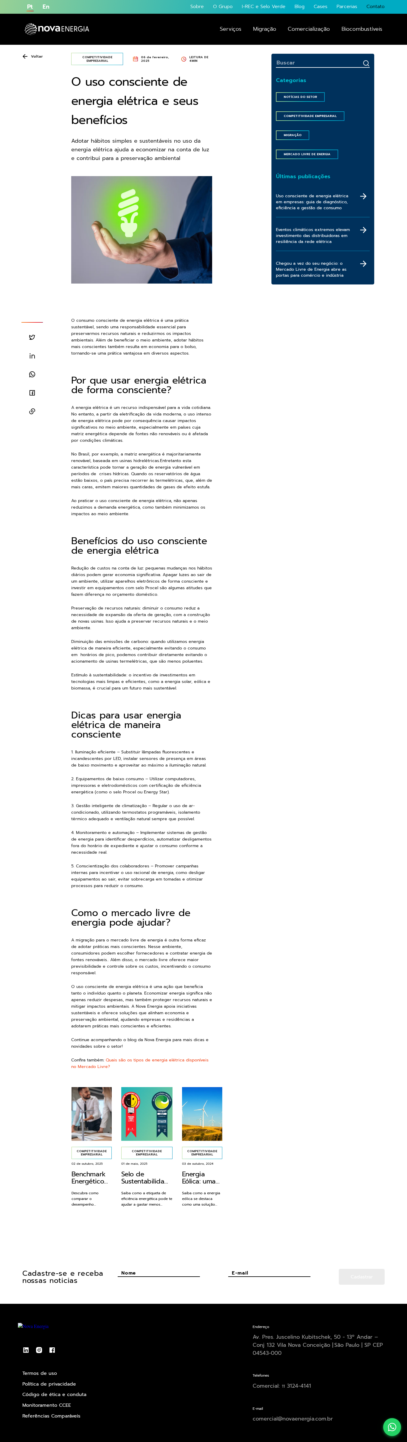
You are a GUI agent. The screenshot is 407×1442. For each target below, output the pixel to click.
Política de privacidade (49, 1384)
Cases (320, 7)
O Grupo (223, 7)
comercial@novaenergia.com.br (293, 1419)
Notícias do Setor (300, 97)
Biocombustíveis (361, 29)
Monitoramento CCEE (46, 1405)
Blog (300, 7)
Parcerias (347, 7)
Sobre (197, 7)
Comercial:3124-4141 (282, 1386)
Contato (375, 7)
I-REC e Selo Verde (263, 7)
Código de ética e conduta (54, 1394)
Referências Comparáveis (51, 1416)
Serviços (230, 29)
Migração (264, 29)
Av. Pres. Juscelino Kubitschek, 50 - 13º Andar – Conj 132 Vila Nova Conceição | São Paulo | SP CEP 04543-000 (318, 1345)
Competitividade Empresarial (310, 116)
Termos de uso (39, 1373)
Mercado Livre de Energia (307, 154)
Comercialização (309, 29)
